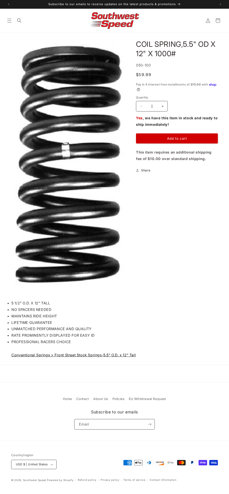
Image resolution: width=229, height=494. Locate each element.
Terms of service (134, 479)
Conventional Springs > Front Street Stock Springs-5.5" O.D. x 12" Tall (73, 355)
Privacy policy (110, 479)
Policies (118, 399)
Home (67, 399)
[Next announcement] (220, 4)
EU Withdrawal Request (147, 399)
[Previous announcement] (9, 4)
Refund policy (87, 479)
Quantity (142, 97)
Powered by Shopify (60, 480)
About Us (100, 399)
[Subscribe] (150, 424)
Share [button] (145, 170)
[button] (9, 21)
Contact (82, 399)
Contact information (163, 479)
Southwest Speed (34, 480)
